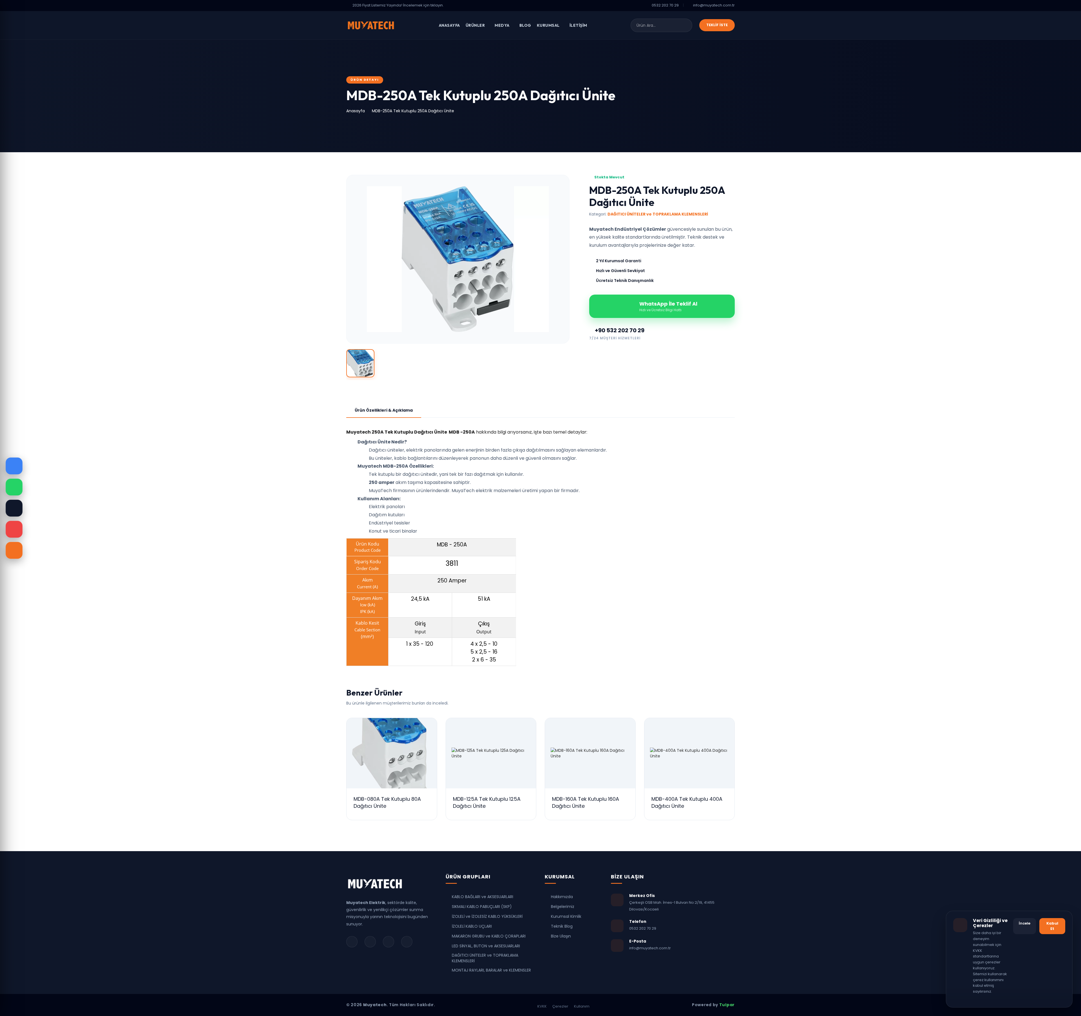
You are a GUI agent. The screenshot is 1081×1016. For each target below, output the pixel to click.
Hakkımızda (562, 897)
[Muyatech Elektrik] (375, 886)
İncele (1024, 923)
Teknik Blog (562, 926)
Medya (502, 25)
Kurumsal (549, 25)
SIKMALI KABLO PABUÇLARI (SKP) (482, 906)
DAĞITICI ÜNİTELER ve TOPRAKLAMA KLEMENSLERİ (485, 958)
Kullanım (581, 1006)
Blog (525, 25)
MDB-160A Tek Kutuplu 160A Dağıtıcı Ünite (585, 802)
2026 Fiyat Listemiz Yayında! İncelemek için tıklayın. (398, 5)
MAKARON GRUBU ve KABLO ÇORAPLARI (489, 936)
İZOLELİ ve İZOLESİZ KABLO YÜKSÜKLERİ (487, 916)
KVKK (542, 1006)
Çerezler (560, 1006)
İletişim (578, 25)
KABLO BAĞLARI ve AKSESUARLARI (482, 897)
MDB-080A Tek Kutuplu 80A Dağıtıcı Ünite (387, 802)
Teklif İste (717, 25)
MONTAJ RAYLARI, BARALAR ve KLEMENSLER (491, 970)
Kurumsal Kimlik (566, 916)
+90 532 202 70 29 (619, 330)
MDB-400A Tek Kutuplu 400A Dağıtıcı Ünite (686, 802)
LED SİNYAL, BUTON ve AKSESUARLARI (486, 946)
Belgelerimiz (562, 906)
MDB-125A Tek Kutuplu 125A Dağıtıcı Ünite (487, 802)
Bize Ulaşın (561, 936)
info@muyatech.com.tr (714, 5)
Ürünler (476, 25)
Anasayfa (449, 25)
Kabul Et (1052, 926)
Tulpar (727, 1005)
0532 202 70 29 (665, 5)
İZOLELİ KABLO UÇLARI (472, 926)
